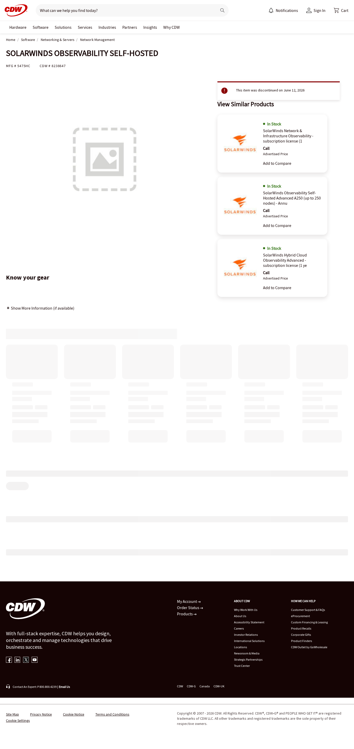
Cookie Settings (18, 720)
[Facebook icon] (9, 660)
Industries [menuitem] (107, 27)
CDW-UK (219, 686)
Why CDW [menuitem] (171, 27)
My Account (187, 601)
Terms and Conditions (112, 714)
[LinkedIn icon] (17, 660)
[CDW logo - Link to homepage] (14, 10)
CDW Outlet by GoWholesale (309, 647)
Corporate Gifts (301, 635)
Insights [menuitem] (150, 27)
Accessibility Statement (249, 622)
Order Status (188, 607)
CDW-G (191, 686)
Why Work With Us (245, 610)
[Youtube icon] (35, 660)
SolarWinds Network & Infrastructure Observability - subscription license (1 (288, 136)
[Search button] (222, 10)
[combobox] (124, 10)
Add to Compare (277, 163)
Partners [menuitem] (129, 27)
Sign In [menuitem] (319, 10)
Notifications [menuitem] (287, 10)
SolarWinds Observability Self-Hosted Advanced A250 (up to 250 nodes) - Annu (292, 198)
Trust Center (242, 666)
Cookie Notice (73, 714)
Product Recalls (301, 628)
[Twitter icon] (26, 660)
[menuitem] (271, 10)
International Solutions (249, 641)
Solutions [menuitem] (63, 27)
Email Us (64, 687)
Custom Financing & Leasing (309, 622)
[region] (177, 496)
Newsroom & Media (246, 653)
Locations (240, 647)
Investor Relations (246, 635)
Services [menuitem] (85, 27)
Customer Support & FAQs (308, 610)
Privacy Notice (41, 714)
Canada (205, 686)
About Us (240, 616)
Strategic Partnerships (248, 659)
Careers (239, 628)
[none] (18, 27)
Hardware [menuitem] (17, 27)
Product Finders (301, 641)
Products (185, 613)
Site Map (12, 714)
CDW (180, 686)
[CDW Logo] (14, 10)
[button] (341, 10)
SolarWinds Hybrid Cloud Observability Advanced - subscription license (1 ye (285, 260)
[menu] (283, 10)
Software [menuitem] (40, 27)
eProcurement (300, 616)
